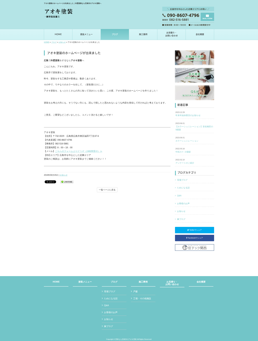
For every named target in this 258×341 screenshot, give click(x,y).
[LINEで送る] (66, 181)
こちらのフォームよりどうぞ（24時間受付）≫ (78, 151)
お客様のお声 (183, 203)
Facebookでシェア (195, 238)
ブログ (54, 42)
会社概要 (201, 282)
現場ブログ (182, 180)
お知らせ (62, 42)
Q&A (179, 195)
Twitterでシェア (195, 230)
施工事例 (143, 282)
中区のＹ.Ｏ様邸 (183, 150)
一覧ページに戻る (107, 190)
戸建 (135, 291)
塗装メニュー (85, 282)
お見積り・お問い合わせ (172, 283)
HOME (46, 42)
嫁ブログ (181, 219)
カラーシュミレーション (186, 139)
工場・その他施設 (142, 298)
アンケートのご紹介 (184, 161)
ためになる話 (183, 187)
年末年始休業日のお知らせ (188, 114)
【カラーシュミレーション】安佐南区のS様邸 (194, 126)
